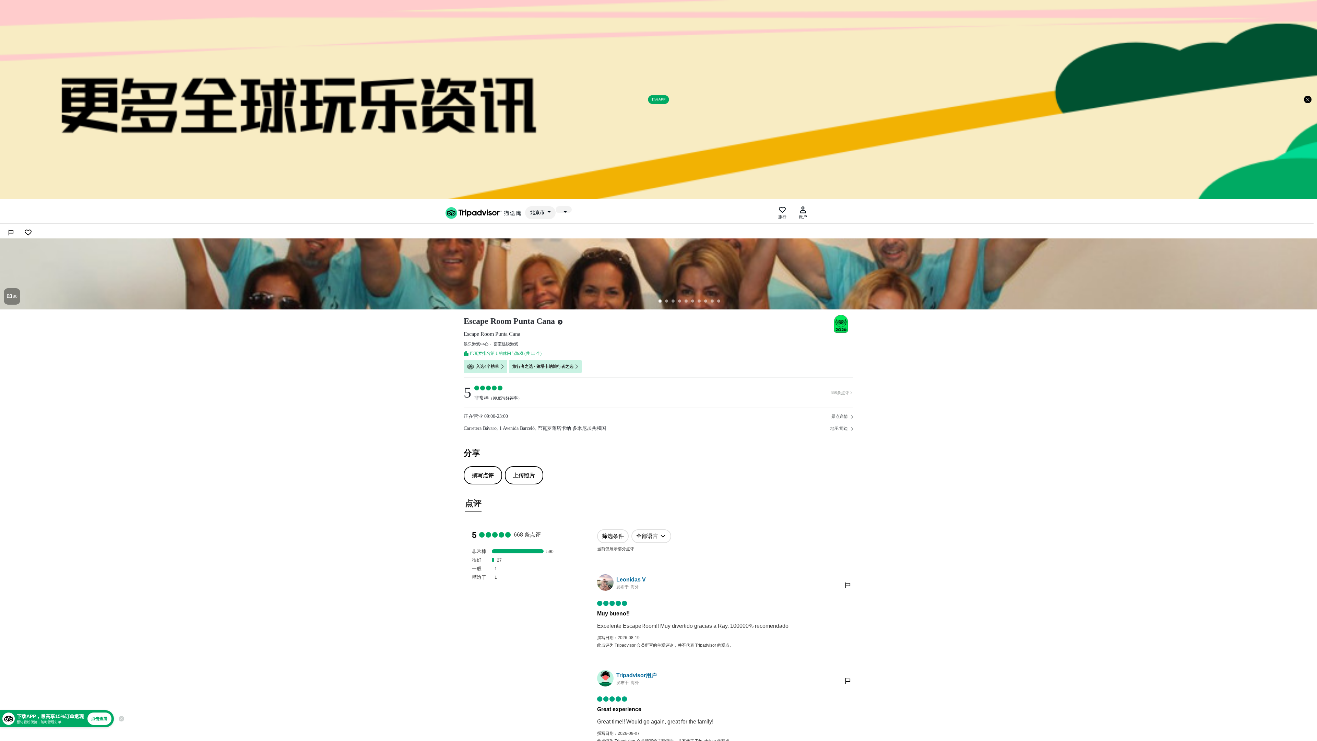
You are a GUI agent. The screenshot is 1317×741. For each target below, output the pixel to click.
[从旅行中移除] (28, 232)
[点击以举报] (847, 585)
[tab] (473, 504)
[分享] (10, 232)
